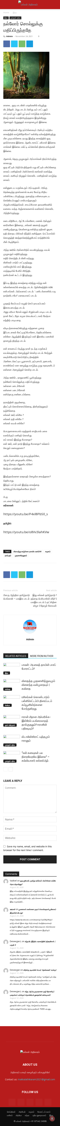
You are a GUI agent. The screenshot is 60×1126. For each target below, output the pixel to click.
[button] (5, 4)
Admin (9, 36)
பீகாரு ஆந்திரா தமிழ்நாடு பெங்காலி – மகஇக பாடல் (16, 597)
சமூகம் (47, 551)
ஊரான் (12, 909)
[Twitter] (14, 44)
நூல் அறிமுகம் (10, 725)
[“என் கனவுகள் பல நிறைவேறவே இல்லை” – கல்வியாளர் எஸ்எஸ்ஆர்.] (11, 757)
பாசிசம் (10, 1115)
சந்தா (27, 1115)
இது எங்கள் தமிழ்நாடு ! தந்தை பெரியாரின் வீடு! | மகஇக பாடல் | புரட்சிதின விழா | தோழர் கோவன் (44, 600)
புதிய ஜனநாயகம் (39, 1115)
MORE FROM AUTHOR (41, 656)
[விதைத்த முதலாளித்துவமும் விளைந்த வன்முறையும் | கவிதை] (11, 685)
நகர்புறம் (8, 555)
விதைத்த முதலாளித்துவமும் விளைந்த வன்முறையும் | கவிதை (38, 684)
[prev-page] (5, 769)
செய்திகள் (11, 1111)
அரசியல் (22, 1111)
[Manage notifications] (52, 1118)
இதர (15, 12)
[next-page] (11, 769)
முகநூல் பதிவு (15, 18)
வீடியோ (19, 1115)
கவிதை (7, 689)
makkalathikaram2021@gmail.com (36, 1079)
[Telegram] (29, 44)
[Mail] (21, 1102)
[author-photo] (30, 634)
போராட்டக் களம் (44, 1111)
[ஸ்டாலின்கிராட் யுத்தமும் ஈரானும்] (11, 740)
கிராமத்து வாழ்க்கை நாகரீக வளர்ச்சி (28, 551)
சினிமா (7, 705)
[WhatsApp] (22, 44)
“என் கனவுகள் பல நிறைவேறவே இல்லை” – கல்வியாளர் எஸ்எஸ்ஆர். (35, 756)
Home (6, 12)
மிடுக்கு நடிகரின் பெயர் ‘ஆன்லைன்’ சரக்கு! (39, 970)
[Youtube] (48, 1102)
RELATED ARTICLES (15, 656)
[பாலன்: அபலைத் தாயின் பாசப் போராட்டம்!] (11, 669)
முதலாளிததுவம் (21, 555)
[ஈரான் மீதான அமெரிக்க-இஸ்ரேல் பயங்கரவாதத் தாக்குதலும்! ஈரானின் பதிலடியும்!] (11, 721)
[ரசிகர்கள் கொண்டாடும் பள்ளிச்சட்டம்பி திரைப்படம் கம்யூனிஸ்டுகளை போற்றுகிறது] (11, 701)
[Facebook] (6, 44)
